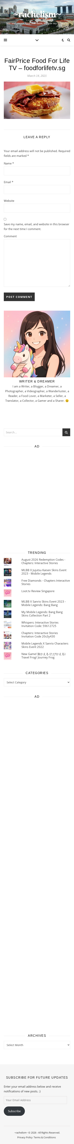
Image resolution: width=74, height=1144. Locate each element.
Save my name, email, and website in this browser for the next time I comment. (36, 226)
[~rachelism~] (37, 17)
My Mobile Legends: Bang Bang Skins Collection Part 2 (42, 613)
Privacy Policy (25, 1137)
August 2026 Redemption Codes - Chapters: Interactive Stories (43, 561)
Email (8, 182)
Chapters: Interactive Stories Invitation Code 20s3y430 (39, 634)
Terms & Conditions (45, 1137)
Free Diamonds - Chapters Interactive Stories (45, 582)
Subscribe (14, 1111)
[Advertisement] (37, 498)
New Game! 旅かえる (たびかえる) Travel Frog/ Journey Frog (43, 655)
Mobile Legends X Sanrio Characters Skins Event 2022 (44, 645)
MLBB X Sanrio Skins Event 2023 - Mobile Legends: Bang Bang (43, 603)
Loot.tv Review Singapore (37, 591)
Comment (10, 236)
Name (9, 163)
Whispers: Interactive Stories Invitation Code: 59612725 (39, 624)
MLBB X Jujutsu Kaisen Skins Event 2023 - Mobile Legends (43, 571)
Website (9, 201)
